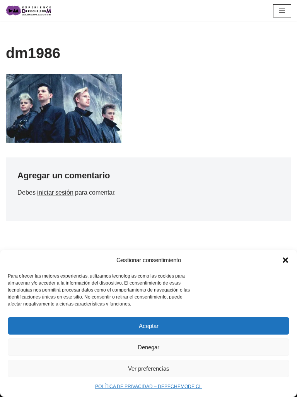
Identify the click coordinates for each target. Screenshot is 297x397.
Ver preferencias (148, 368)
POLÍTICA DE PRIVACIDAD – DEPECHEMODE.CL (148, 386)
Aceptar (149, 326)
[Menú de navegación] (282, 10)
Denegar (148, 347)
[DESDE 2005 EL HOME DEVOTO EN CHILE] (29, 10)
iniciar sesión (55, 192)
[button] (285, 260)
